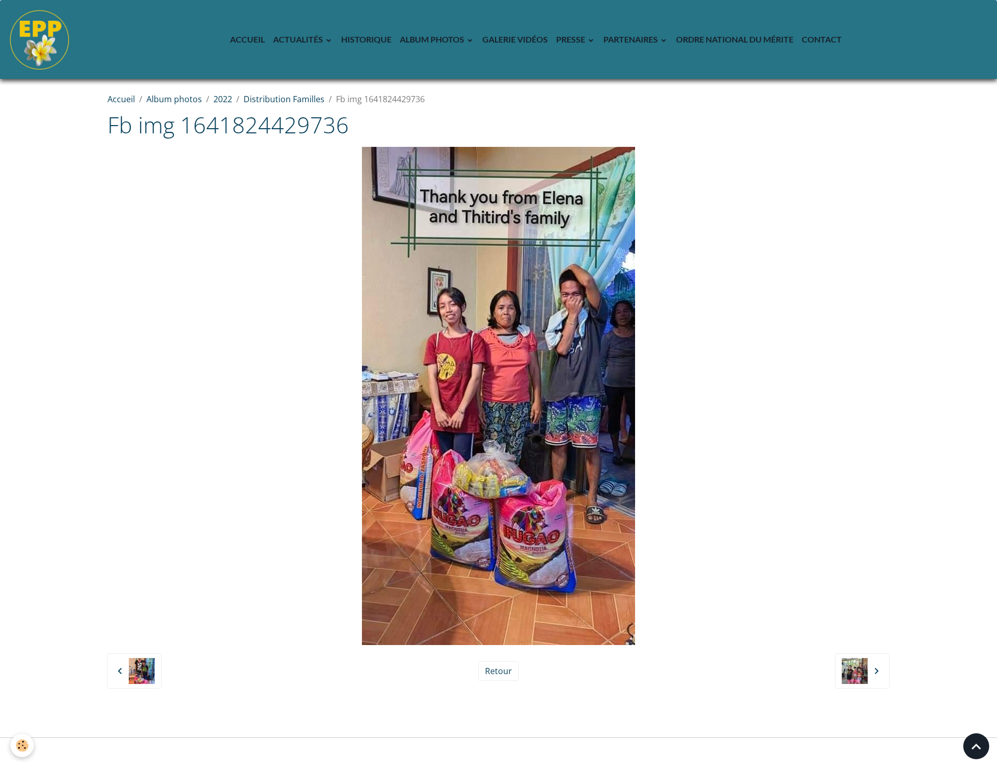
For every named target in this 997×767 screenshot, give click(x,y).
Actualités (299, 39)
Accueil (247, 39)
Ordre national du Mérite (734, 39)
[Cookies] (22, 745)
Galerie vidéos (515, 39)
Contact (822, 39)
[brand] (41, 39)
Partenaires (631, 39)
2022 (222, 99)
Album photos (433, 39)
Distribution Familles (284, 99)
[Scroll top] (976, 746)
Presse (571, 39)
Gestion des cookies (499, 752)
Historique (366, 39)
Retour (498, 671)
